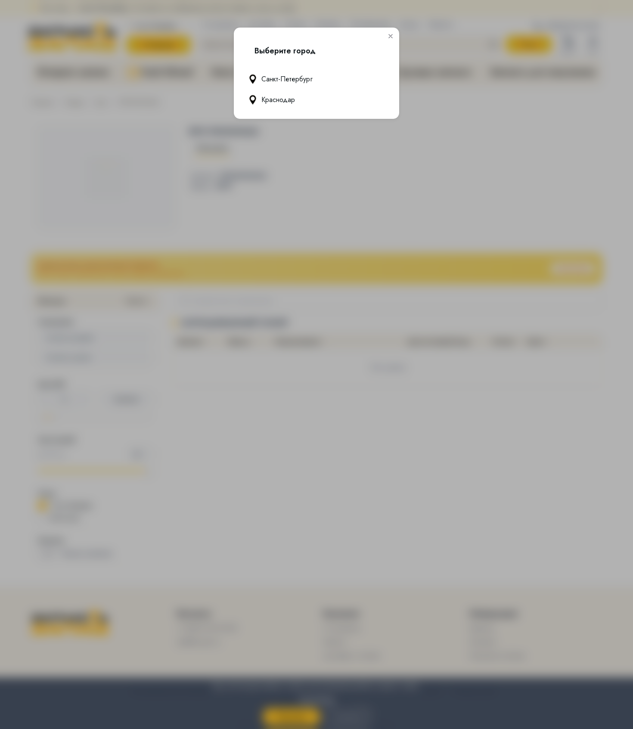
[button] (390, 36)
